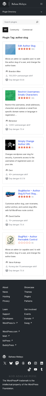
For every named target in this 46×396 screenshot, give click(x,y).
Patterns (28, 301)
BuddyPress (9, 345)
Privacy (6, 301)
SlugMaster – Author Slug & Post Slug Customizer (29, 192)
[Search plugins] (37, 22)
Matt (6, 336)
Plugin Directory (9, 12)
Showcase (29, 287)
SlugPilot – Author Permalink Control (27, 238)
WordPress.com (11, 331)
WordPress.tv (10, 323)
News (5, 292)
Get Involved (30, 309)
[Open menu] (42, 4)
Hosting (6, 296)
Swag (28, 323)
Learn (5, 309)
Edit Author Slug (26, 45)
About (5, 287)
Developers (8, 318)
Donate (29, 318)
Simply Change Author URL (26, 142)
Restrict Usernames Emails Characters (29, 93)
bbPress (8, 340)
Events (27, 314)
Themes (28, 292)
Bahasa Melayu (16, 356)
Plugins (27, 296)
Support (6, 314)
